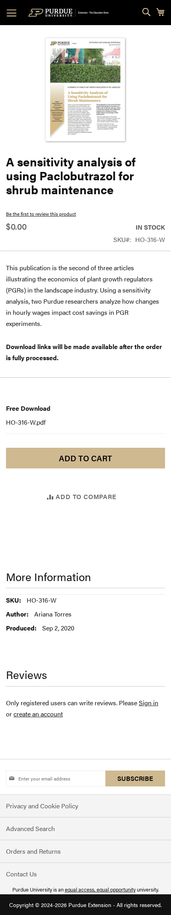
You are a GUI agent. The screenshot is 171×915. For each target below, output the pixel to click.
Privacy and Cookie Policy (42, 805)
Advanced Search (30, 828)
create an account (38, 713)
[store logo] (70, 12)
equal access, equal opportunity (100, 889)
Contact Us (21, 873)
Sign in (148, 702)
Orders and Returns (33, 851)
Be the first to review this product (41, 213)
